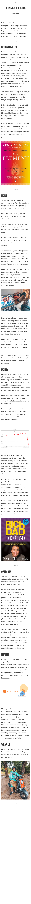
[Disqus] (15, 834)
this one (12, 719)
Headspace (5, 678)
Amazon (16, 189)
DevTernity (25, 355)
